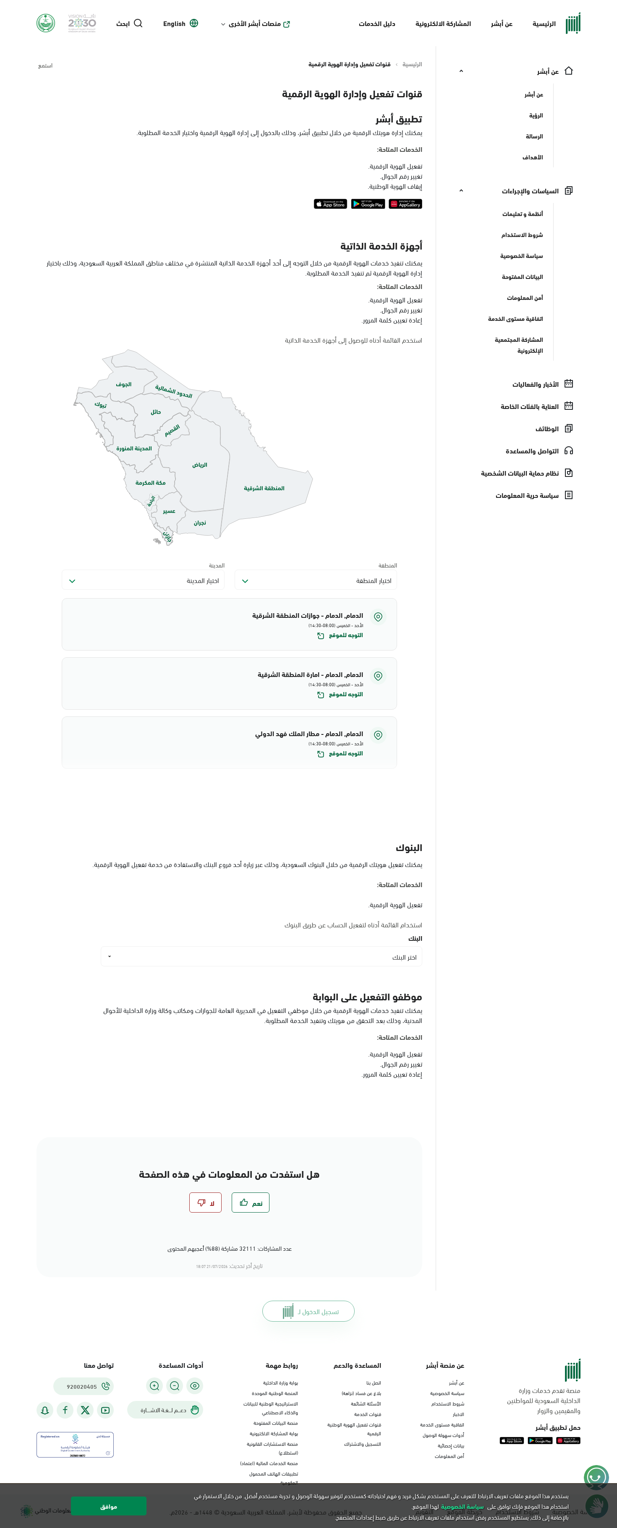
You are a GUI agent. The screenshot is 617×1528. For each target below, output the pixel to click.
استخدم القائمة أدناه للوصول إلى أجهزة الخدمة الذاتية (353, 340)
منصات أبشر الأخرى (254, 23)
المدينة (217, 564)
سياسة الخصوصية (447, 1392)
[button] (229, 624)
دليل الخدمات (377, 23)
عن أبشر (501, 23)
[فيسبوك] (65, 1410)
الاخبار (458, 1413)
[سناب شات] (45, 1410)
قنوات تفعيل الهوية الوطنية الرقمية (354, 1428)
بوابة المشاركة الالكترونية (274, 1432)
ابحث (123, 23)
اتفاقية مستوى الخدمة (442, 1424)
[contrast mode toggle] (195, 1386)
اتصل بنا (373, 1382)
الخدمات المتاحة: (399, 149)
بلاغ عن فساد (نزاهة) (361, 1392)
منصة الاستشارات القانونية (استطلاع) (272, 1448)
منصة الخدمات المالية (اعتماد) (269, 1462)
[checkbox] (250, 1202)
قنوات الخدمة (367, 1413)
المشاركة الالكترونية (443, 23)
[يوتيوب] (105, 1410)
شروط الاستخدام (447, 1403)
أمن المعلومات (449, 1455)
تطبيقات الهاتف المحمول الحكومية (273, 1477)
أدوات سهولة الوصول (443, 1434)
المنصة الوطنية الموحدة (275, 1392)
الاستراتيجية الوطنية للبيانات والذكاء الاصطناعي (270, 1407)
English (174, 23)
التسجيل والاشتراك (362, 1443)
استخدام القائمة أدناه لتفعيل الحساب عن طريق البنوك (353, 924)
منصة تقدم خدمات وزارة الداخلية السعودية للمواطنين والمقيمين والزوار (543, 1400)
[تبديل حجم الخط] (175, 1386)
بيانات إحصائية (451, 1445)
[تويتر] (85, 1410)
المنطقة (388, 564)
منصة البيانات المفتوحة (276, 1422)
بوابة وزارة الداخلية (280, 1382)
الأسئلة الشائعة (366, 1403)
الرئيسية (544, 23)
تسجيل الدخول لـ (318, 1311)
